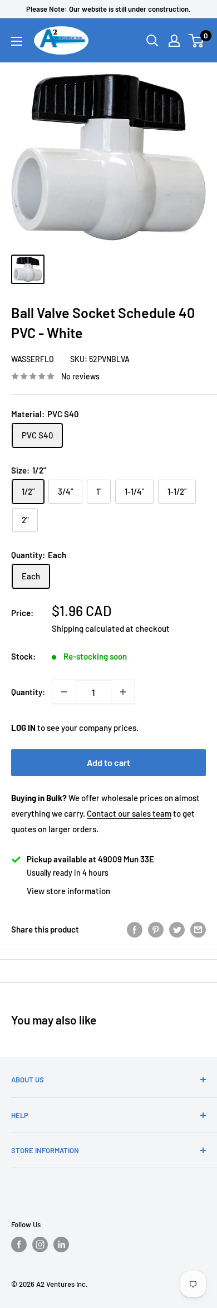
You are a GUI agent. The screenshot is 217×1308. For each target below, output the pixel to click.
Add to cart (108, 762)
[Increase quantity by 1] (123, 692)
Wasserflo (32, 359)
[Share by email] (198, 929)
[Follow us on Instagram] (40, 1244)
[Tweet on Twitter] (177, 929)
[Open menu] (16, 41)
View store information (68, 891)
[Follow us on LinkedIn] (61, 1244)
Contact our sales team (129, 813)
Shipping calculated (88, 628)
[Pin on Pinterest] (156, 929)
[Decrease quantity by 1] (64, 692)
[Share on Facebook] (134, 929)
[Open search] (152, 41)
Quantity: (28, 692)
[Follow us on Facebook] (19, 1244)
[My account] (174, 41)
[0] (197, 40)
